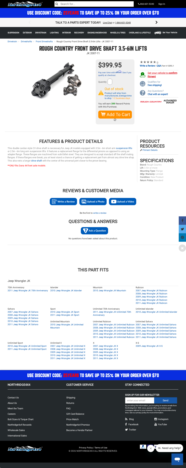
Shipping (70, 397)
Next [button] (156, 22)
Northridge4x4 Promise (78, 424)
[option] (93, 22)
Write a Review (147, 65)
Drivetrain (12, 41)
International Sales (17, 435)
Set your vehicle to (162, 74)
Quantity (102, 82)
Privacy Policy (86, 447)
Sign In (161, 4)
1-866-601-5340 (123, 22)
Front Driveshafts (44, 41)
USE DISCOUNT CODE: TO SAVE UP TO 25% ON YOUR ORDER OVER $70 (93, 12)
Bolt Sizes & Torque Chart (20, 419)
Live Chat (107, 22)
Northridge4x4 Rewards (20, 424)
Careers (12, 414)
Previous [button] (29, 22)
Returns (70, 403)
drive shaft (36, 161)
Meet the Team (15, 408)
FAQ (68, 408)
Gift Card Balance (75, 414)
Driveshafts (26, 41)
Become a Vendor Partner (79, 430)
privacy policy (141, 413)
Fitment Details (150, 150)
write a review (99, 213)
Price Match (72, 419)
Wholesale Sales (16, 430)
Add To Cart (118, 114)
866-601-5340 (147, 4)
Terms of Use (100, 447)
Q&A (159, 65)
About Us (12, 403)
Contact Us (13, 397)
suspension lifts (124, 148)
